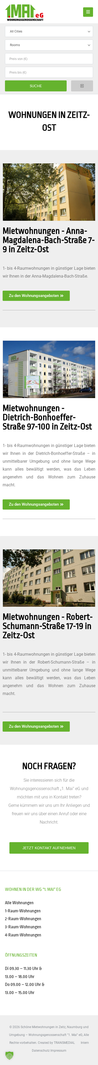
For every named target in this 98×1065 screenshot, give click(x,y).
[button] (9, 1055)
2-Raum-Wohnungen (23, 918)
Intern (85, 1043)
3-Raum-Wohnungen (23, 926)
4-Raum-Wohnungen (23, 934)
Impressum (58, 1050)
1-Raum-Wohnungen (23, 910)
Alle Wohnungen (19, 902)
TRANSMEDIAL (64, 1043)
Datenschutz (41, 1050)
